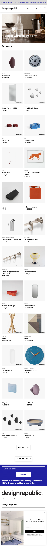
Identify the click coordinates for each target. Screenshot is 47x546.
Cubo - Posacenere (31, 207)
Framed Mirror (29, 306)
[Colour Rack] (12, 157)
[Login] (36, 8)
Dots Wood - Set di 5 (9, 435)
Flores (4, 207)
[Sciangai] (12, 323)
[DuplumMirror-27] (23, 28)
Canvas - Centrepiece (9, 306)
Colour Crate (29, 140)
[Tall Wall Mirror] (12, 355)
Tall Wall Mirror (7, 370)
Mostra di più (23, 447)
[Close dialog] (44, 513)
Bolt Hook (5, 140)
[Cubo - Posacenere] (35, 192)
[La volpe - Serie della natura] (35, 157)
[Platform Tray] (35, 420)
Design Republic (9, 505)
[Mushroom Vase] (35, 256)
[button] (28, 8)
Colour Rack (6, 173)
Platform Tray (29, 435)
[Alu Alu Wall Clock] (35, 355)
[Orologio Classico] (35, 60)
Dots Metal (28, 403)
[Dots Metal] (35, 388)
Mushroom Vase (30, 271)
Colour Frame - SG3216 (10, 108)
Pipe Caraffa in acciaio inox (11, 239)
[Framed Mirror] (35, 290)
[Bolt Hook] (12, 125)
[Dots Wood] (12, 60)
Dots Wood (6, 76)
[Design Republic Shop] (10, 8)
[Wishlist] (32, 8)
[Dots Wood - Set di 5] (12, 420)
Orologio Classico (30, 76)
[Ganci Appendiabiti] (35, 224)
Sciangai (5, 338)
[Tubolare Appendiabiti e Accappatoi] (12, 256)
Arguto (26, 338)
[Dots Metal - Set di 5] (35, 93)
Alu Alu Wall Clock (30, 370)
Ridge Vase (6, 403)
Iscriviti (23, 475)
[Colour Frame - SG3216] (12, 93)
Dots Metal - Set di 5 (32, 108)
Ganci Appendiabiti (31, 239)
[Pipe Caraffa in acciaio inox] (12, 224)
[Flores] (12, 192)
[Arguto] (35, 323)
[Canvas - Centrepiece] (12, 290)
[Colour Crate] (35, 125)
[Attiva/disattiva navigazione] (44, 8)
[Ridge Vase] (12, 388)
